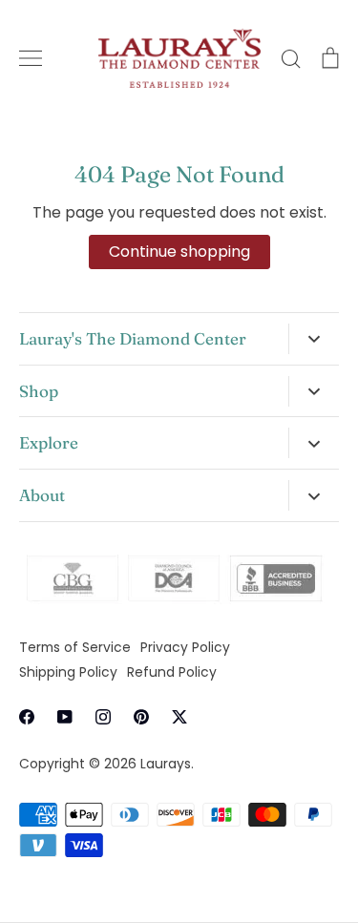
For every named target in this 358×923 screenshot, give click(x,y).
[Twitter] (179, 717)
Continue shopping (179, 251)
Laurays (165, 763)
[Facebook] (27, 717)
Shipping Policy (68, 672)
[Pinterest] (141, 717)
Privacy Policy (185, 647)
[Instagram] (103, 717)
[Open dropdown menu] (313, 339)
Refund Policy (172, 672)
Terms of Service (75, 647)
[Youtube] (65, 717)
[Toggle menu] (31, 58)
